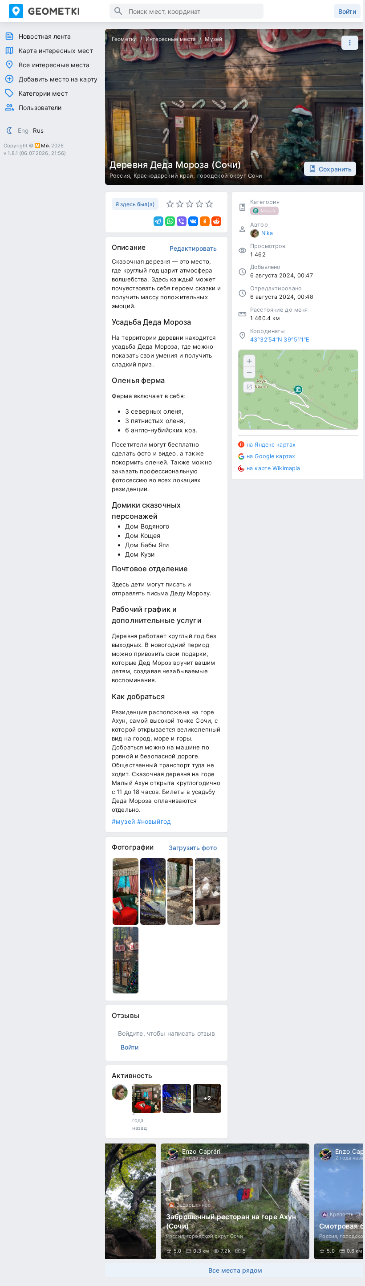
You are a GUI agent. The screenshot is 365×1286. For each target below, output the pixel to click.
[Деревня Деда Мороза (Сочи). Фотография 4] (208, 891)
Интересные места (171, 39)
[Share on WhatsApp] (170, 221)
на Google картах (271, 456)
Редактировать (193, 248)
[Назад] (120, 1201)
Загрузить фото (193, 847)
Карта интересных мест (56, 50)
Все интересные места (54, 65)
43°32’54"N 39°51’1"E (280, 339)
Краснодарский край (163, 175)
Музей (213, 39)
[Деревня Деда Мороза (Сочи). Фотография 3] (180, 891)
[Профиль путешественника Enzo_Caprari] (172, 1154)
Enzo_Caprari (201, 1151)
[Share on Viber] (182, 221)
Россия (120, 175)
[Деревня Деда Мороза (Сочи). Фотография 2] (153, 891)
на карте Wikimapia (273, 468)
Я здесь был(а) (135, 204)
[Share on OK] (205, 221)
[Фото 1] (146, 1098)
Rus (38, 130)
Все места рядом (235, 1270)
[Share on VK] (193, 221)
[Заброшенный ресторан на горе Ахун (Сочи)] (235, 1201)
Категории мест (43, 93)
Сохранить (335, 169)
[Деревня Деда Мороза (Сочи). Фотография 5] (125, 960)
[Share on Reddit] (216, 221)
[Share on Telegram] (158, 221)
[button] (347, 43)
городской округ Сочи (230, 175)
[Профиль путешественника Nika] (120, 1092)
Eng (23, 130)
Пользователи (40, 107)
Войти (347, 11)
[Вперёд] (350, 1201)
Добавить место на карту (58, 79)
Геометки (124, 39)
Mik (45, 145)
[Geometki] (59, 11)
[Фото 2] (176, 1098)
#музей (123, 821)
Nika (267, 233)
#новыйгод (154, 821)
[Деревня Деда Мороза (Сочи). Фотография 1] (125, 891)
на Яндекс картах (271, 444)
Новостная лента (45, 36)
